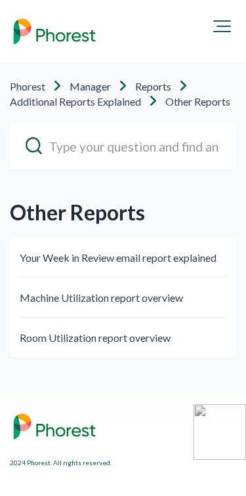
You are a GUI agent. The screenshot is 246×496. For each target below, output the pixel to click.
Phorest (27, 86)
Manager (90, 86)
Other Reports (197, 101)
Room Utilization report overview (95, 337)
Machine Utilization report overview (101, 297)
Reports (153, 86)
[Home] (54, 31)
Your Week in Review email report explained (118, 257)
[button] (222, 26)
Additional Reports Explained (75, 101)
